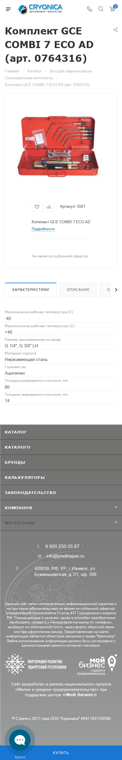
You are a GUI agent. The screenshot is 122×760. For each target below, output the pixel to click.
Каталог (16, 432)
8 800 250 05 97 (62, 546)
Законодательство (30, 492)
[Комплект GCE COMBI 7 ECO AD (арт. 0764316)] (61, 146)
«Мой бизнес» (79, 694)
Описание (78, 290)
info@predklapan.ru (65, 555)
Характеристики (30, 290)
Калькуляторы (25, 477)
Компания (18, 507)
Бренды (15, 462)
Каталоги (17, 447)
